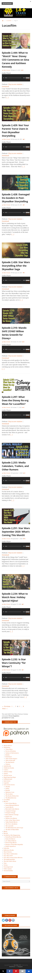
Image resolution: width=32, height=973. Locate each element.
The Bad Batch (9, 762)
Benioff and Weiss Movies (13, 837)
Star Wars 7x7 (17, 965)
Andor (7, 788)
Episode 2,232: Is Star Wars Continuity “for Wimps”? (14, 663)
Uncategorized (8, 867)
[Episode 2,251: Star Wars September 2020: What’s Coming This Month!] (16, 525)
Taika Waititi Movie (11, 822)
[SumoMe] (29, 971)
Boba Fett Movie (10, 839)
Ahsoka (7, 786)
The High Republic (9, 859)
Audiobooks (7, 766)
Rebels (7, 755)
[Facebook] (9, 971)
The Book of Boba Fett (12, 796)
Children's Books (9, 768)
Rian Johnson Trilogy (11, 814)
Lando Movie (9, 807)
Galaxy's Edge (8, 771)
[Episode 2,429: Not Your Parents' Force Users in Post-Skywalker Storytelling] (16, 122)
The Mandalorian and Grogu (14, 827)
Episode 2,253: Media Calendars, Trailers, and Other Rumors (15, 466)
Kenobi (7, 790)
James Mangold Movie (12, 805)
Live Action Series (9, 784)
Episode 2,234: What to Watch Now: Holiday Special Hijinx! (15, 597)
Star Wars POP (8, 855)
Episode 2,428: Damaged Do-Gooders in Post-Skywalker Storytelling (16, 198)
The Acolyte (9, 794)
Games (6, 773)
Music (5, 831)
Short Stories (8, 852)
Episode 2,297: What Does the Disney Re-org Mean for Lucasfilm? (15, 400)
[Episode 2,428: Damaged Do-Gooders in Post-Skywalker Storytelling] (16, 191)
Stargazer (20, 966)
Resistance (8, 756)
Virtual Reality (8, 870)
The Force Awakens (11, 824)
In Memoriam (8, 779)
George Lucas (8, 775)
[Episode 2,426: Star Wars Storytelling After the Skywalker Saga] (16, 259)
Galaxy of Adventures (12, 753)
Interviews (7, 781)
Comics (6, 769)
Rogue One (8, 816)
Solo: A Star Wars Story (12, 820)
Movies (6, 801)
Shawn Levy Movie (11, 818)
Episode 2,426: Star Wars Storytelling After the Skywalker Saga (16, 266)
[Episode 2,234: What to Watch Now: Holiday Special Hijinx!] (16, 591)
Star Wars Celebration (10, 854)
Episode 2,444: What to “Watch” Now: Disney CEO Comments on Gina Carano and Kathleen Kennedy (15, 59)
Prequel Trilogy (10, 812)
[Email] (22, 971)
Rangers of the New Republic (14, 844)
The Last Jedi (9, 826)
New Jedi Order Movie (12, 809)
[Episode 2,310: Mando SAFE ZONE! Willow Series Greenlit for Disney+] (16, 325)
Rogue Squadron (10, 846)
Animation (7, 747)
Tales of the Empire (11, 758)
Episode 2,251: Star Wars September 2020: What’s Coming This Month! (16, 532)
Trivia (6, 865)
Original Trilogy (10, 811)
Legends (6, 783)
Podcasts (6, 848)
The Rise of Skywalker (12, 829)
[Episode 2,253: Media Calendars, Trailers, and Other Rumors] (16, 460)
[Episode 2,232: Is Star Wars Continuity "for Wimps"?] (16, 656)
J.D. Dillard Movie (10, 841)
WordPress (12, 966)
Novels (6, 833)
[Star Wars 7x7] (16, 12)
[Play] (3, 77)
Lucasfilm (8, 20)
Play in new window (15, 84)
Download (5, 86)
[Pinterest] (16, 971)
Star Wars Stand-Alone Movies (13, 857)
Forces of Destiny (10, 751)
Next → (4, 708)
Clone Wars (9, 749)
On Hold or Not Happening (12, 835)
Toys (5, 863)
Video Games (8, 869)
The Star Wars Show (10, 861)
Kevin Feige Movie (11, 842)
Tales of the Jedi (10, 760)
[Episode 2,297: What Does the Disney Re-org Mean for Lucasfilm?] (16, 394)
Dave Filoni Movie (11, 803)
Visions (7, 764)
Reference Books (9, 850)
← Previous (6, 706)
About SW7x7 (8, 745)
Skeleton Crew (9, 792)
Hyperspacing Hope (10, 777)
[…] (7, 97)
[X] (3, 971)
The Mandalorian (10, 798)
